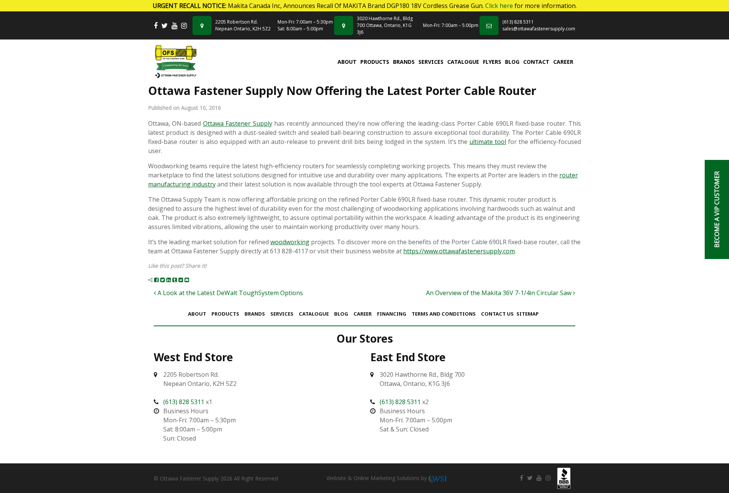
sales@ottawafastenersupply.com (538, 28)
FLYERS (492, 61)
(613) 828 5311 (518, 22)
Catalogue (463, 61)
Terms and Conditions (444, 313)
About (347, 61)
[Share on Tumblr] (174, 279)
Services (430, 61)
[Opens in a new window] (156, 26)
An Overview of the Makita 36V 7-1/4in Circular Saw (499, 293)
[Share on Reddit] (180, 279)
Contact (536, 61)
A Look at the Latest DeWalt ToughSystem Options (229, 293)
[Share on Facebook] (156, 279)
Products (374, 61)
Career (563, 61)
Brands (404, 61)
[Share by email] (187, 279)
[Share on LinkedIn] (168, 279)
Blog (512, 61)
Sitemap (527, 313)
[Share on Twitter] (162, 279)
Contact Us (497, 313)
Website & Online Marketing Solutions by (377, 478)
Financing (391, 313)
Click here (499, 6)
